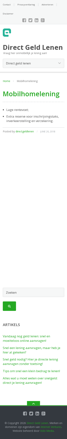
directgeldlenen (25, 131)
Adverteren (47, 4)
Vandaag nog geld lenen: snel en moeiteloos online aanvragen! (26, 338)
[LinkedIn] (37, 20)
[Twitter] (30, 20)
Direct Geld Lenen (37, 423)
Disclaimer (8, 13)
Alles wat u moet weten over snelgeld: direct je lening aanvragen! (30, 380)
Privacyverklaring (26, 4)
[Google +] (43, 20)
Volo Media (47, 431)
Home (6, 81)
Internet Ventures (51, 427)
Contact (7, 4)
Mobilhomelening (31, 93)
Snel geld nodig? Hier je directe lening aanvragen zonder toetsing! (30, 361)
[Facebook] (24, 20)
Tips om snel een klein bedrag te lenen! (31, 371)
